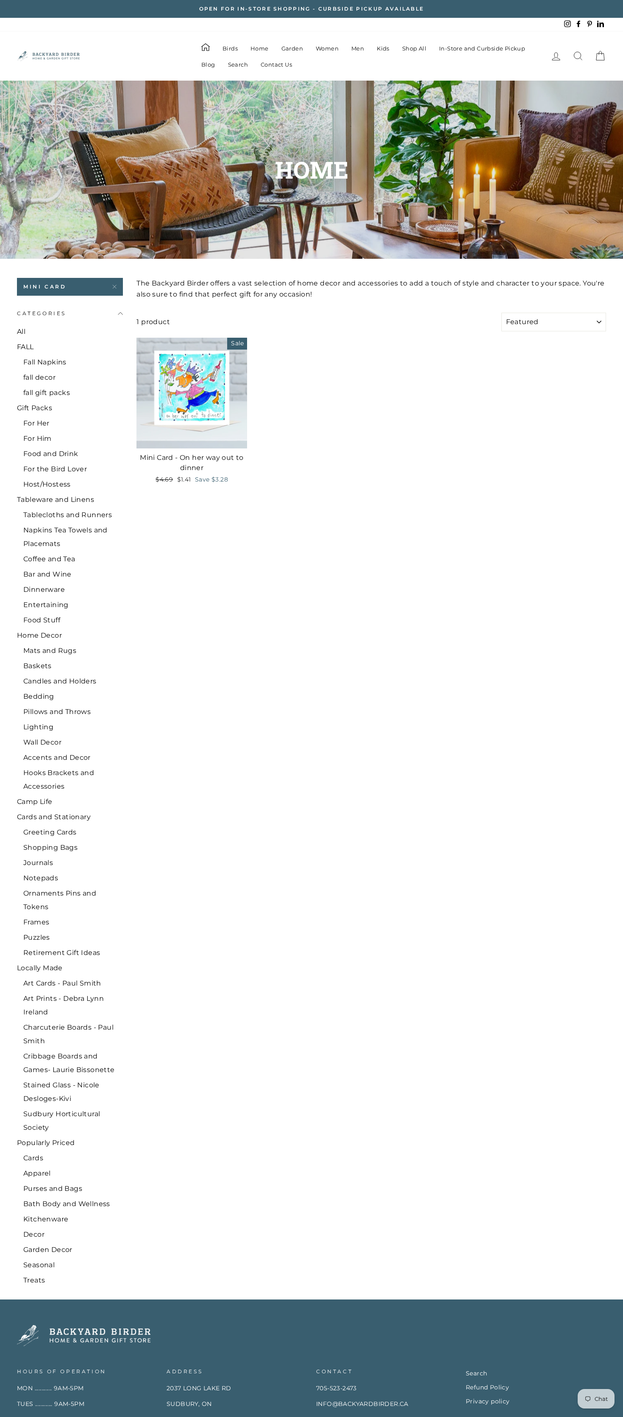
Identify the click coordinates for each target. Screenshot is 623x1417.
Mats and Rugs (49, 651)
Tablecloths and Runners (67, 515)
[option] (311, 9)
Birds (230, 48)
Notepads (40, 878)
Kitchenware (45, 1219)
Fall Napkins (45, 362)
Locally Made (40, 968)
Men (357, 48)
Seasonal (39, 1265)
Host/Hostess (47, 484)
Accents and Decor (57, 757)
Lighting (38, 727)
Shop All (414, 48)
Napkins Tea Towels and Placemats (65, 537)
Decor (33, 1234)
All (21, 332)
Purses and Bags (52, 1189)
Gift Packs (34, 408)
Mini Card (44, 286)
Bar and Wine (47, 574)
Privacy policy (488, 1401)
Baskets (37, 666)
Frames (36, 922)
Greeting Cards (50, 832)
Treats (34, 1280)
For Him (37, 438)
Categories (41, 313)
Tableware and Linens (55, 500)
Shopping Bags (50, 847)
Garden (292, 48)
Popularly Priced (46, 1143)
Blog (208, 64)
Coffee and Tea (49, 559)
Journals (38, 863)
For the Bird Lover (55, 469)
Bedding (38, 696)
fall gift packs (46, 393)
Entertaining (46, 605)
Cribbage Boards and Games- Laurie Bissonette (69, 1063)
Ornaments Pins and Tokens (59, 900)
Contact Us (276, 64)
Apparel (37, 1173)
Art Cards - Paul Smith (62, 983)
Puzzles (36, 937)
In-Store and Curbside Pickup (482, 48)
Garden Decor (47, 1250)
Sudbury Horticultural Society (61, 1120)
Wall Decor (42, 742)
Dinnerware (44, 589)
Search (238, 64)
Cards (33, 1158)
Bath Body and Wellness (66, 1204)
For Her (36, 423)
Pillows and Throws (57, 712)
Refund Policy (487, 1387)
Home (259, 48)
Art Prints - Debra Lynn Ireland (63, 1005)
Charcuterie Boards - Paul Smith (68, 1034)
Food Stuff (41, 620)
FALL (25, 347)
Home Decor (39, 635)
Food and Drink (50, 454)
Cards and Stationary (54, 817)
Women (327, 48)
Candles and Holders (60, 681)
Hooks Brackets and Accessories (58, 779)
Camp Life (35, 802)
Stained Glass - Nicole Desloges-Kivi (61, 1092)
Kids (383, 48)
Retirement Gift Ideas (61, 953)
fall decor (39, 377)
